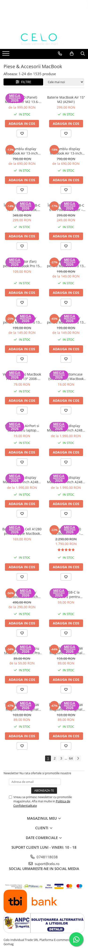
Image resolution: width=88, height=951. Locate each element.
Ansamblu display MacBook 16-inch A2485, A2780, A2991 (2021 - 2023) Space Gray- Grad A (66, 428)
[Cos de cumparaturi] (72, 53)
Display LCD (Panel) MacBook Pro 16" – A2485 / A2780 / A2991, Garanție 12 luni (66, 531)
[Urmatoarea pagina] (78, 758)
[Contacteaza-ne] (60, 53)
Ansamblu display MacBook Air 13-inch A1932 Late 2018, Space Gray (22, 151)
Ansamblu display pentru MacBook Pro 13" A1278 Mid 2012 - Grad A (65, 320)
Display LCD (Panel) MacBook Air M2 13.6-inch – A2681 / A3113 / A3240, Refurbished (22, 99)
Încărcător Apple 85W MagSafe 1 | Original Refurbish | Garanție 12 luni (66, 707)
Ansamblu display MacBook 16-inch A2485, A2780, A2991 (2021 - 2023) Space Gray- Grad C (66, 479)
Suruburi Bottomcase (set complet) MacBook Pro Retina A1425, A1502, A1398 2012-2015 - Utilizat (66, 376)
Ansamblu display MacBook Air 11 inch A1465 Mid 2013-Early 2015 (22, 594)
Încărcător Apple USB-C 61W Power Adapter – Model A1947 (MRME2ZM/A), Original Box (66, 207)
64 (71, 758)
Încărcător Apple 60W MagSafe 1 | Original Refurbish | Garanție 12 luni (66, 650)
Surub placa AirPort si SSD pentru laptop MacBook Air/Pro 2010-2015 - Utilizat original (22, 428)
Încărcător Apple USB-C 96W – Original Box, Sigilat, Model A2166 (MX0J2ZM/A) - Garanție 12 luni (22, 207)
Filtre (25, 82)
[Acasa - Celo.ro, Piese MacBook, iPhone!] (44, 39)
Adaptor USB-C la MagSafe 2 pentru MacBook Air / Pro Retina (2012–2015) (66, 594)
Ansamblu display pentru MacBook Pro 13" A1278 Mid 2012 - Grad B (22, 320)
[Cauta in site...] (82, 53)
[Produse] (6, 54)
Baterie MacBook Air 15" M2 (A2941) (66, 99)
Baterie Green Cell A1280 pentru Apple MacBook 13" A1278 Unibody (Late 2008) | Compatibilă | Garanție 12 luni (22, 531)
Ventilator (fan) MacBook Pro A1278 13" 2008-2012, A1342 (22, 376)
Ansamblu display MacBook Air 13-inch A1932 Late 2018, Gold (66, 151)
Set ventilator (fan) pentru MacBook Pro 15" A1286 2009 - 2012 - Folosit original (22, 263)
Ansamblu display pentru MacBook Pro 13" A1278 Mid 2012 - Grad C (65, 263)
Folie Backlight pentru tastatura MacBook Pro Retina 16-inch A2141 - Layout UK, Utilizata (22, 650)
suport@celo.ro (46, 863)
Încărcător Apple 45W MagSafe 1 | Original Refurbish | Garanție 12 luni (22, 707)
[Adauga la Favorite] (22, 133)
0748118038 (47, 857)
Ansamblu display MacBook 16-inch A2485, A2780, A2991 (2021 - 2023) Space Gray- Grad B (22, 479)
